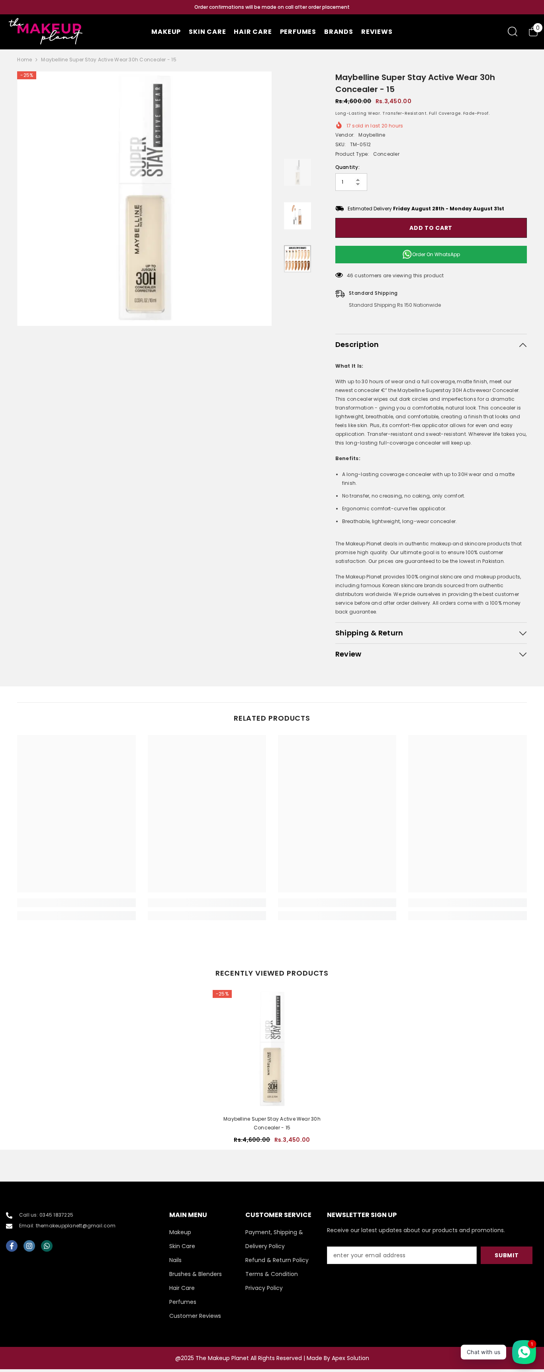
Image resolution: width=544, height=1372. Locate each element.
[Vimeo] (47, 1246)
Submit (507, 1255)
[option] (272, 7)
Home (24, 59)
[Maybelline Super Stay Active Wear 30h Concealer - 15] (272, 1049)
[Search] (512, 31)
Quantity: (347, 167)
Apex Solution (350, 1358)
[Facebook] (12, 1246)
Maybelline (371, 134)
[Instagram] (29, 1246)
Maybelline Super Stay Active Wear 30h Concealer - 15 (272, 1123)
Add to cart (430, 228)
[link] (76, 902)
